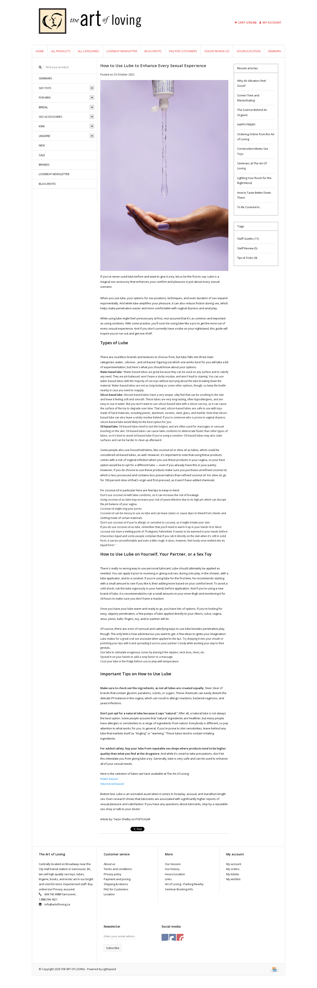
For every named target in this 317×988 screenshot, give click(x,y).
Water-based (109, 779)
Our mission (173, 864)
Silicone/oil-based (112, 784)
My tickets (232, 874)
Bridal (43, 107)
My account (271, 22)
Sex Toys (45, 88)
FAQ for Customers (183, 51)
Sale (42, 155)
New (42, 145)
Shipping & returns (116, 884)
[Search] (40, 67)
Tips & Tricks (247, 258)
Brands (44, 164)
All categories (88, 51)
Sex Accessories (50, 117)
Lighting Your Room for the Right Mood (254, 180)
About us (109, 864)
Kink (42, 126)
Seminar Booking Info (179, 889)
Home (40, 51)
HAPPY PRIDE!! (246, 124)
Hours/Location (249, 51)
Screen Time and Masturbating (248, 97)
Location (109, 894)
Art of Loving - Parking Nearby (184, 884)
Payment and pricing (117, 879)
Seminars (274, 51)
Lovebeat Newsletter (122, 51)
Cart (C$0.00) (247, 22)
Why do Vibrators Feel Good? (251, 83)
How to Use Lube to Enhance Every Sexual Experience (153, 65)
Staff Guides (248, 238)
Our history (172, 869)
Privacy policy (112, 874)
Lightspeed (109, 969)
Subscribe (112, 948)
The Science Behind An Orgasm (252, 112)
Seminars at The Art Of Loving (252, 165)
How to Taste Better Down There (254, 195)
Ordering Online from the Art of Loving (255, 136)
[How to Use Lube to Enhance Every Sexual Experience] (164, 177)
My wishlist (233, 879)
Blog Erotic (153, 51)
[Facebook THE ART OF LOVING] (165, 937)
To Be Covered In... (249, 207)
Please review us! (217, 51)
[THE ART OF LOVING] (123, 22)
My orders (233, 869)
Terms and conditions (118, 869)
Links (168, 879)
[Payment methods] (274, 969)
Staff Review (247, 248)
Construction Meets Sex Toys (252, 151)
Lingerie (44, 136)
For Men (44, 97)
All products (61, 51)
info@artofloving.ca (57, 904)
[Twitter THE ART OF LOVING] (172, 937)
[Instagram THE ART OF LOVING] (180, 937)
